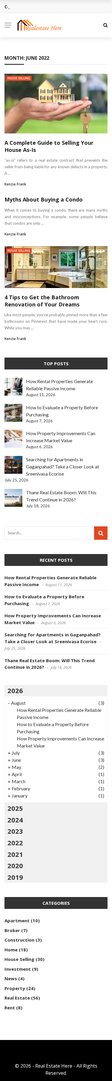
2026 (15, 690)
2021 (15, 854)
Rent (9, 1008)
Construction (19, 940)
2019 (15, 877)
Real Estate (17, 998)
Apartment (17, 920)
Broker (12, 930)
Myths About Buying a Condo (43, 199)
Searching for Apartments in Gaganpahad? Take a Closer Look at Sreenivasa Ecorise (62, 466)
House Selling (18, 78)
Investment (17, 969)
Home (11, 950)
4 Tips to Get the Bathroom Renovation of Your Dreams (41, 301)
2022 (15, 842)
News (10, 978)
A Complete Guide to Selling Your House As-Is (48, 146)
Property (14, 988)
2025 (15, 808)
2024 (15, 819)
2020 (15, 865)
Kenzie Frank (15, 184)
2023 (15, 831)
